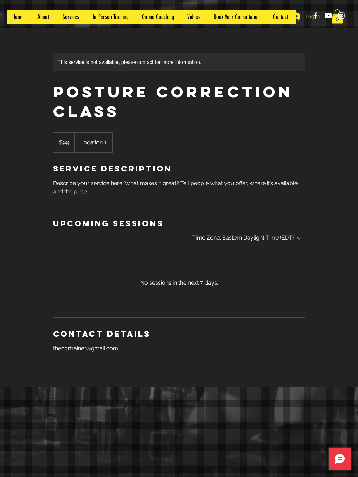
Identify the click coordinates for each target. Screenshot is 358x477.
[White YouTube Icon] (328, 15)
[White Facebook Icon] (315, 15)
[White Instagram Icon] (341, 15)
